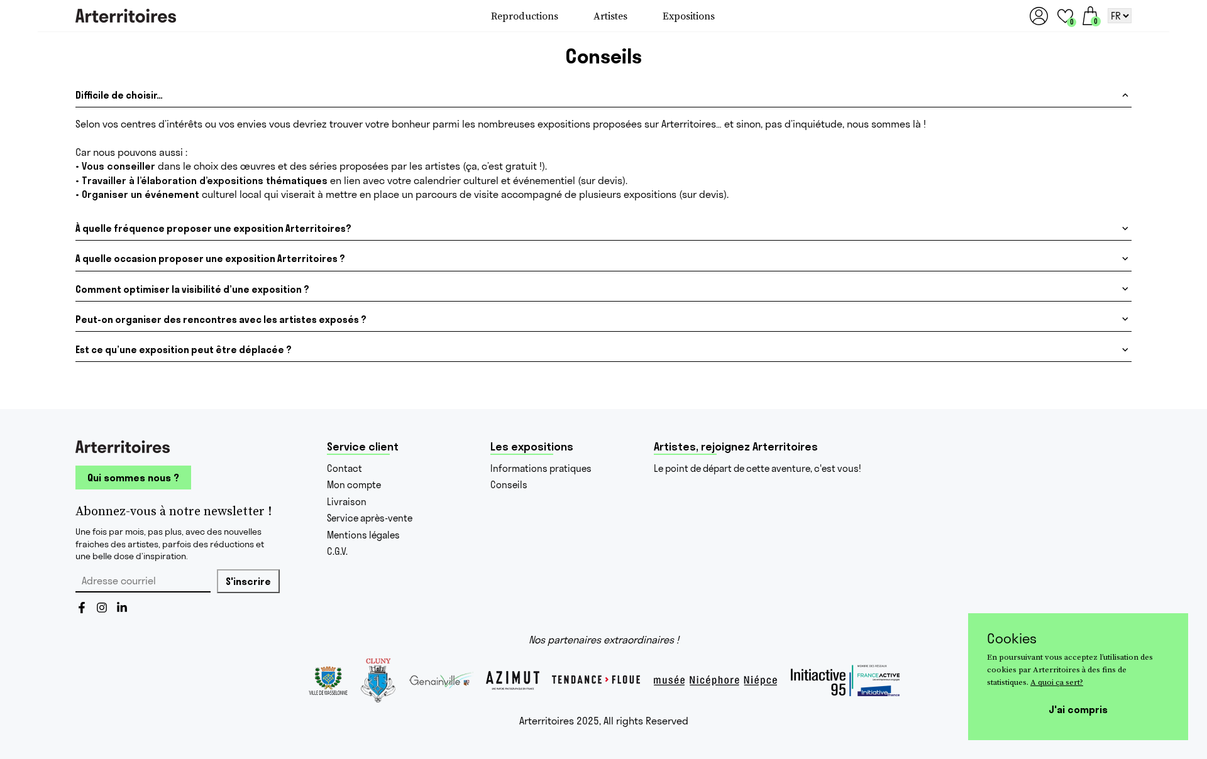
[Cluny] (378, 680)
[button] (1065, 16)
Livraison (347, 502)
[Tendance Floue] (596, 680)
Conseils (508, 485)
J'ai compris (1078, 709)
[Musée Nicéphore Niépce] (715, 680)
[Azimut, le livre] (512, 680)
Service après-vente (369, 518)
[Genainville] (440, 680)
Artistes (610, 16)
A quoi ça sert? (1056, 682)
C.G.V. (337, 551)
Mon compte (354, 485)
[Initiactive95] (845, 680)
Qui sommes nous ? (133, 477)
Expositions (689, 16)
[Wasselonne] (327, 680)
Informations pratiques (541, 468)
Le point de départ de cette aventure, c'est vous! (757, 468)
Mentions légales (363, 535)
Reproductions (524, 16)
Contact (344, 468)
